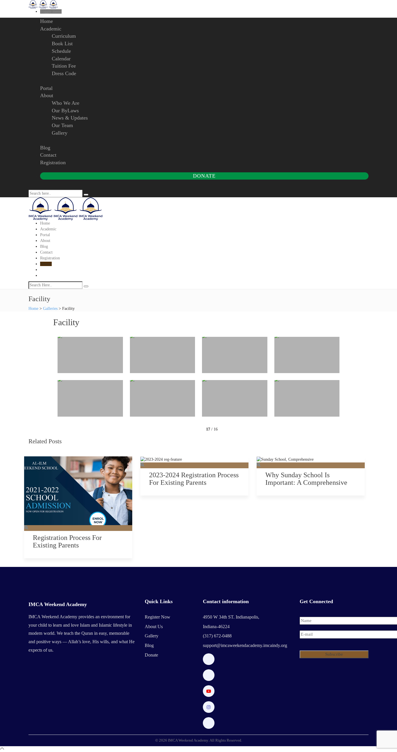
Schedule (61, 51)
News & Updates (70, 118)
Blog (45, 148)
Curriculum (64, 36)
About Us (154, 626)
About (46, 95)
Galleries (50, 308)
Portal (46, 88)
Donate (204, 176)
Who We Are (65, 103)
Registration (53, 162)
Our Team (62, 125)
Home (46, 21)
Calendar (61, 59)
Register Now (157, 616)
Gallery (59, 133)
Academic (50, 29)
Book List (62, 43)
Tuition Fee (64, 66)
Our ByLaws (65, 110)
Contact (48, 155)
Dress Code (64, 73)
